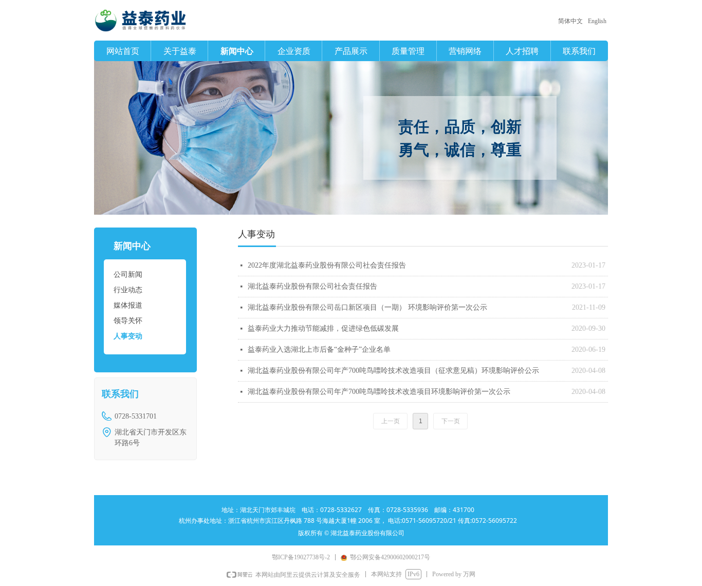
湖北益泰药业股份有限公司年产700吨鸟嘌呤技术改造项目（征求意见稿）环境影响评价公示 (393, 370)
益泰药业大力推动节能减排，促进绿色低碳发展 (323, 328)
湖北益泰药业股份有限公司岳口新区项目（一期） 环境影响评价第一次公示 (367, 307)
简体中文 (570, 21)
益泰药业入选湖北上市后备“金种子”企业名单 (319, 349)
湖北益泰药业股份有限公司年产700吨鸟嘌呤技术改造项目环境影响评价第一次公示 (379, 391)
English (597, 21)
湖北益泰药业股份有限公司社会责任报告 (312, 286)
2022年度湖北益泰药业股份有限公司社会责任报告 (327, 265)
